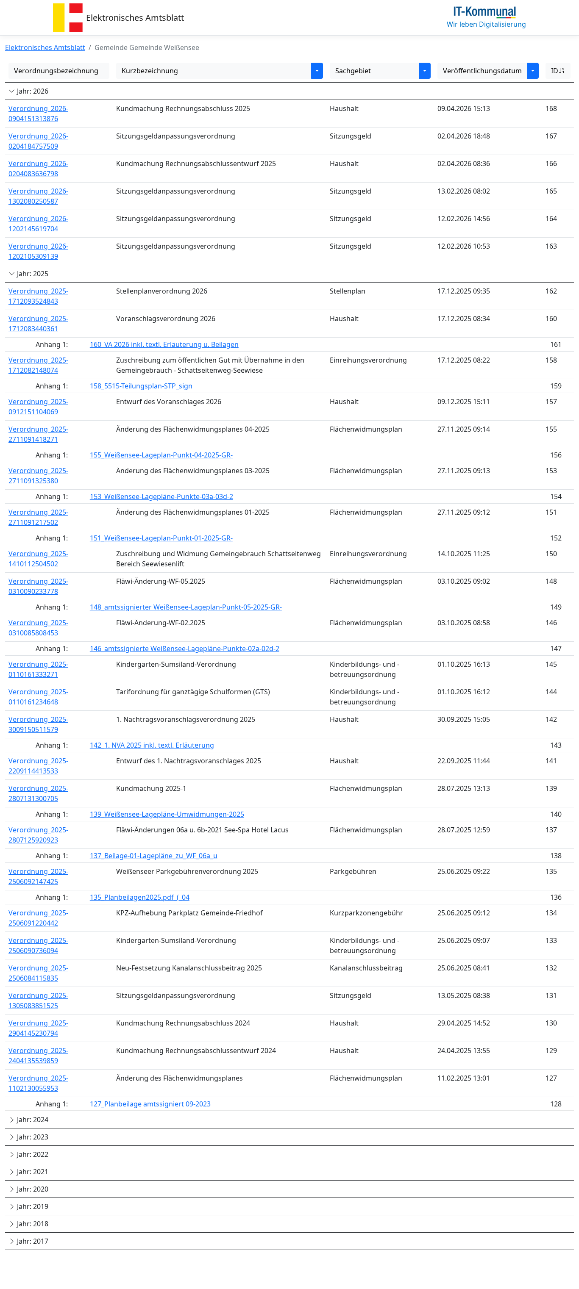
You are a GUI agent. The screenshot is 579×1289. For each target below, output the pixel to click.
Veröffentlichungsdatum (482, 70)
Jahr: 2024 (31, 1119)
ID (554, 70)
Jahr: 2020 (31, 1189)
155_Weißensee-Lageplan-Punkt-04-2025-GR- (161, 455)
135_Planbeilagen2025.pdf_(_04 (139, 897)
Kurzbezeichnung (150, 70)
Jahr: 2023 (31, 1137)
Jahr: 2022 (31, 1154)
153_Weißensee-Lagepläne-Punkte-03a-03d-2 (161, 496)
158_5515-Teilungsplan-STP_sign (141, 386)
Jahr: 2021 (31, 1171)
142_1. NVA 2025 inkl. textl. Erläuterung (152, 745)
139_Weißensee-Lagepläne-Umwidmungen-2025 (167, 814)
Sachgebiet (353, 70)
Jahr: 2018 (31, 1223)
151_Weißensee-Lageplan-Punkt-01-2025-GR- (161, 538)
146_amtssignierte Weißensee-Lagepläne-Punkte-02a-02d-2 (184, 648)
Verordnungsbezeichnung (56, 70)
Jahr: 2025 (31, 273)
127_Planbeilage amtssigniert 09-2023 (150, 1104)
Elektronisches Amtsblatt (135, 17)
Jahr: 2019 (31, 1206)
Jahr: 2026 (31, 91)
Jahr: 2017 (31, 1241)
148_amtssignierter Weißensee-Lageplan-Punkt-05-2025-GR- (186, 607)
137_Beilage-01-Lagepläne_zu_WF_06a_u (153, 855)
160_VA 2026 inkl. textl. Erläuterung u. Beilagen (164, 344)
